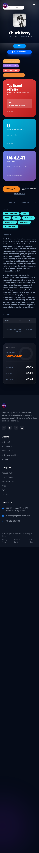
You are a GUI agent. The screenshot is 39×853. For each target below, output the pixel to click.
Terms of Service (17, 541)
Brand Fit (5, 459)
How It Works (7, 477)
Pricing (4, 486)
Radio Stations (8, 451)
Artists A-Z (6, 442)
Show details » (19, 193)
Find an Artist (7, 446)
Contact (12, 202)
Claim (20, 46)
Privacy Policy (4, 541)
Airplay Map (25, 202)
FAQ (3, 490)
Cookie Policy (31, 541)
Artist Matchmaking (10, 455)
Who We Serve (8, 481)
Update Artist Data (11, 189)
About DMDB (7, 473)
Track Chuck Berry (20, 52)
